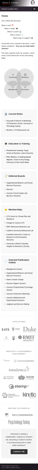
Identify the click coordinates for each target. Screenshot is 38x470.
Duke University (27, 153)
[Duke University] (29, 329)
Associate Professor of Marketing (18, 121)
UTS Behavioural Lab (21, 130)
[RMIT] (26, 338)
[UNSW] (16, 329)
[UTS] (5, 329)
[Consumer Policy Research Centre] (11, 395)
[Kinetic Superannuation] (29, 395)
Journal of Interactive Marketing (18, 294)
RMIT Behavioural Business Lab (18, 227)
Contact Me (19, 451)
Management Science (14, 269)
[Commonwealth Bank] (23, 361)
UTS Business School (14, 123)
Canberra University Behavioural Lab (19, 230)
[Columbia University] (6, 338)
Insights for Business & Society (17, 246)
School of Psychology (21, 160)
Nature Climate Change (14, 279)
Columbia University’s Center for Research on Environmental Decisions (18, 237)
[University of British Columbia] (13, 338)
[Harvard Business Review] (7, 415)
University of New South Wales (17, 162)
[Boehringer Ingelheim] (8, 377)
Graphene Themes (15, 467)
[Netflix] (7, 360)
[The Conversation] (22, 415)
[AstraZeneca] (19, 369)
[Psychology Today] (19, 422)
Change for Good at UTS (15, 223)
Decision (9, 189)
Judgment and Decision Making (17, 304)
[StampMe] (19, 386)
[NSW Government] (26, 377)
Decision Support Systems (16, 283)
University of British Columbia (17, 244)
